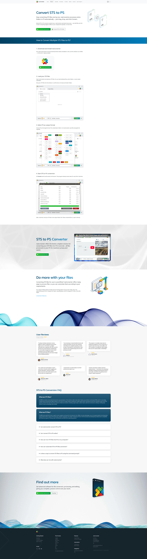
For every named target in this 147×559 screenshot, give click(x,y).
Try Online (66, 1)
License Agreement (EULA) (97, 545)
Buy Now (74, 1)
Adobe (56, 541)
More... (56, 548)
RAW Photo (57, 540)
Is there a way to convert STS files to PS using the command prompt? (59, 453)
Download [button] (44, 29)
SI (96, 547)
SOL (50, 404)
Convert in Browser (39, 540)
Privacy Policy (95, 546)
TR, (95, 547)
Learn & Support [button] (79, 1)
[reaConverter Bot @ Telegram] (93, 543)
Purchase (94, 538)
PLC (56, 404)
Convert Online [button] (59, 29)
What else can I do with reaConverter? (51, 460)
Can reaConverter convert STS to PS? (50, 427)
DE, (93, 547)
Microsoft (57, 542)
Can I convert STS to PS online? (49, 433)
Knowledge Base (96, 540)
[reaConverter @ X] (36, 548)
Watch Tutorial (38, 541)
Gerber (56, 545)
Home (48, 1)
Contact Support (96, 541)
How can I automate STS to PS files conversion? (53, 446)
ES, (94, 547)
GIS (55, 546)
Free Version (61, 1)
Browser (70, 1)
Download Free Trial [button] (43, 254)
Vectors (56, 539)
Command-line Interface (78, 550)
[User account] (110, 2)
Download (56, 1)
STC (52, 404)
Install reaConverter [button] (46, 67)
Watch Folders (76, 545)
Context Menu (76, 544)
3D (55, 547)
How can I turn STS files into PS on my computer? (54, 440)
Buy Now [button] (54, 493)
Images (56, 538)
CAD (56, 544)
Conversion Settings (77, 539)
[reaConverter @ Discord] (39, 548)
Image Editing (76, 538)
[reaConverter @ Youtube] (41, 548)
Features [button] (51, 1)
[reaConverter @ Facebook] (38, 548)
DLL (75, 552)
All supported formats (59, 551)
